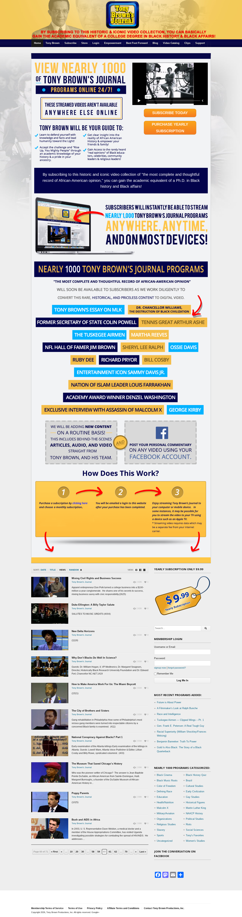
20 (77, 851)
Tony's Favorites (195, 835)
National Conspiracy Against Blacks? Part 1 (97, 737)
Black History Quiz (196, 775)
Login (95, 43)
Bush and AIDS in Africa (86, 819)
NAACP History (194, 813)
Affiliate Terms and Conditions (123, 908)
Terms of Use (75, 908)
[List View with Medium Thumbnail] (140, 570)
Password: (160, 658)
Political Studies (195, 818)
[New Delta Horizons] (49, 640)
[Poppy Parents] (49, 802)
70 (126, 851)
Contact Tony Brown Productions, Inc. (164, 908)
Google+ (95, 912)
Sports (160, 835)
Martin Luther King (196, 808)
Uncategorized (164, 840)
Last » (143, 851)
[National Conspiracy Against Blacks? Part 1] (49, 746)
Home (37, 43)
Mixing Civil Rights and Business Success (96, 578)
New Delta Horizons (83, 631)
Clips (187, 43)
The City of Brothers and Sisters (90, 710)
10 (71, 851)
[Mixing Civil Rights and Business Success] (49, 587)
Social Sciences (195, 829)
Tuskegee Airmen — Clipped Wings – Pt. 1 (180, 720)
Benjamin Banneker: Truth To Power (176, 741)
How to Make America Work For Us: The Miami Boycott (104, 684)
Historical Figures (195, 802)
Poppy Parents (80, 793)
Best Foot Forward (137, 43)
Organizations (164, 818)
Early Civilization (195, 791)
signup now (160, 668)
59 (98, 851)
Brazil (189, 780)
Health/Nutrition (165, 802)
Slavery (161, 829)
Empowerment (112, 43)
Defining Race (164, 791)
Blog (155, 43)
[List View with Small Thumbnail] (136, 570)
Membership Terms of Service (47, 908)
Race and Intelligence (169, 714)
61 (110, 851)
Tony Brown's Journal (82, 582)
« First (54, 851)
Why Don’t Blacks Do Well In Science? (94, 657)
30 (82, 851)
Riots (189, 824)
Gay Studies (192, 797)
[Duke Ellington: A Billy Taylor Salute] (49, 613)
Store (84, 43)
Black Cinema (164, 775)
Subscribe (70, 43)
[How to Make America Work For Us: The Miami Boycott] (49, 693)
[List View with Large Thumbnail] (144, 570)
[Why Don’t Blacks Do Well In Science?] (49, 666)
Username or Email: (165, 647)
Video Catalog (171, 43)
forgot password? (177, 668)
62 (115, 851)
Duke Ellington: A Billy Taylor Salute (93, 604)
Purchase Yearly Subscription (170, 127)
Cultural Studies (194, 786)
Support (200, 43)
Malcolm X (162, 808)
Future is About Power (169, 702)
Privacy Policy (94, 908)
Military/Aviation (165, 813)
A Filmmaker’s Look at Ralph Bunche (177, 708)
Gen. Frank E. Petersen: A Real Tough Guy (180, 725)
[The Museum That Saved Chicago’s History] (49, 772)
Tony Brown (53, 43)
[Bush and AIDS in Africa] (49, 828)
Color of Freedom (166, 786)
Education (162, 797)
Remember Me (165, 673)
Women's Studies (195, 840)
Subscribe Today (170, 113)
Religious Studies (166, 824)
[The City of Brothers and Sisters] (49, 719)
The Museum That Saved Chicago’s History (97, 763)
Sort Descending (81, 570)
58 (93, 851)
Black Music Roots (167, 780)
